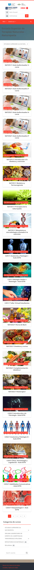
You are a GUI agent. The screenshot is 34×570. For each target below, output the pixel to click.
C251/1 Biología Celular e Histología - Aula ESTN (17, 280)
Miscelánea (8, 545)
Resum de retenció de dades (11, 565)
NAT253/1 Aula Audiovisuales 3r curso (17, 113)
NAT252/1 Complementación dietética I (17, 369)
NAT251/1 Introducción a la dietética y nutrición (17, 160)
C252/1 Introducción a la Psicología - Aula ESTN (17, 414)
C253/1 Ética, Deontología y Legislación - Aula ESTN (17, 461)
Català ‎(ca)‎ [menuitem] (11, 21)
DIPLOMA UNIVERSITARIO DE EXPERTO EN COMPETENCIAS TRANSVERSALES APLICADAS (13, 536)
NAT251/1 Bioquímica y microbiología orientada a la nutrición (17, 232)
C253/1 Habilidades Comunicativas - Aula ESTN (17, 485)
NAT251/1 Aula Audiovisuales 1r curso (17, 66)
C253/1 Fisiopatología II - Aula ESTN (17, 509)
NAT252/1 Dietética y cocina (17, 346)
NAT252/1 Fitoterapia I (17, 392)
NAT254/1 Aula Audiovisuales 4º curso (17, 137)
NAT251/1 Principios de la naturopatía (17, 208)
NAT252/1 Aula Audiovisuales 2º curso (17, 90)
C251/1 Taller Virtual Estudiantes (17, 303)
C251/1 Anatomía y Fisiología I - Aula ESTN (17, 257)
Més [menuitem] (4, 21)
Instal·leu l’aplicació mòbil (10, 567)
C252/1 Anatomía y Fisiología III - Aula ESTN (17, 438)
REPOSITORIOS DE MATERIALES (14, 542)
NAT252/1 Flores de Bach (17, 325)
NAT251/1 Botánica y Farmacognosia (17, 184)
